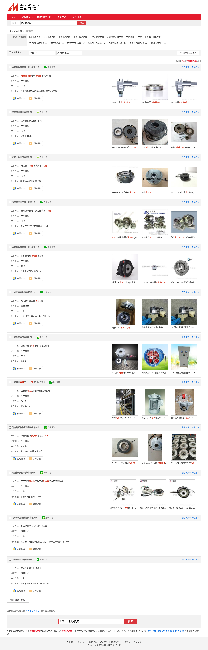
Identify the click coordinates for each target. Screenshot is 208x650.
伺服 (148, 192)
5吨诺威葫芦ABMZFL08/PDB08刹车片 (155, 463)
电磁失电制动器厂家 (76, 43)
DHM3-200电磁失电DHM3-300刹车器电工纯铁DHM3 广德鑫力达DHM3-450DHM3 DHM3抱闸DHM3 (125, 192)
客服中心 (93, 642)
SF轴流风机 (37, 390)
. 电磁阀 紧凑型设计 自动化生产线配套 (184, 327)
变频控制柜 (26, 345)
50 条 (23, 221)
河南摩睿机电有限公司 (22, 112)
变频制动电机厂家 (158, 43)
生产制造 (25, 81)
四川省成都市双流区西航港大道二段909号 (38, 91)
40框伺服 (180, 102)
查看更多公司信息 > (190, 67)
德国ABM (121, 327)
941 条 (24, 401)
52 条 (23, 176)
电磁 (36, 75)
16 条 (23, 266)
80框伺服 (121, 102)
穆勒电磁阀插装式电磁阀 (152, 327)
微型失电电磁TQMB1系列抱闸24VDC (123, 508)
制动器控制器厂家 (153, 37)
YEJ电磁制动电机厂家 (38, 43)
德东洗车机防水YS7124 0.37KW (184, 417)
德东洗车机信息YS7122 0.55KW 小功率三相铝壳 (155, 417)
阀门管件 (25, 300)
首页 (13, 17)
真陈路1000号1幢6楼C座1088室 (34, 583)
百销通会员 (16, 52)
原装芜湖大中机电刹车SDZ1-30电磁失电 (153, 508)
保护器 (36, 345)
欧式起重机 (32, 120)
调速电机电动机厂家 (96, 43)
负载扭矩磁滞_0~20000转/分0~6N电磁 (125, 237)
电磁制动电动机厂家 (117, 43)
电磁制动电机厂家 (115, 37)
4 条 (23, 491)
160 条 (24, 446)
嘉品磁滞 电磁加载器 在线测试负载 (155, 237)
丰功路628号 (26, 406)
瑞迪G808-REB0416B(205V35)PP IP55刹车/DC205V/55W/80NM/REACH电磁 (182, 508)
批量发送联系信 (189, 53)
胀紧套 (40, 255)
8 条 (23, 311)
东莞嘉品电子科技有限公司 (24, 202)
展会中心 (61, 17)
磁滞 (46, 210)
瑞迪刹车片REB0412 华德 (155, 147)
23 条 (23, 86)
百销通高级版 (40, 382)
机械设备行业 (44, 17)
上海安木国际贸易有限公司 (24, 292)
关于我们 (70, 642)
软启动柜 (45, 345)
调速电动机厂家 (80, 37)
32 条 (23, 131)
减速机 (32, 568)
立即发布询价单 (32, 611)
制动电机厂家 (49, 37)
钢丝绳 (40, 120)
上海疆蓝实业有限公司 (22, 559)
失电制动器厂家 (57, 43)
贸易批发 (25, 306)
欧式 (32, 436)
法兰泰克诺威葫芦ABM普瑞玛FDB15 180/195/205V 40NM (184, 462)
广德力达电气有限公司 (22, 157)
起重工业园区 (26, 136)
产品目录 (18, 31)
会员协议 (126, 642)
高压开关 (37, 526)
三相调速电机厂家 (134, 37)
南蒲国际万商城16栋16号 (31, 451)
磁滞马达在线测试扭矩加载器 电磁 (184, 237)
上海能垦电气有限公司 (22, 337)
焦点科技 (108, 645)
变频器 (24, 120)
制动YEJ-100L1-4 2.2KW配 (125, 417)
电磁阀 (38, 568)
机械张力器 (26, 210)
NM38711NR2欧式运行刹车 (125, 147)
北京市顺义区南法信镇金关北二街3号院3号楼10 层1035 (44, 541)
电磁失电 (40, 165)
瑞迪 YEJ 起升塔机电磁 (125, 282)
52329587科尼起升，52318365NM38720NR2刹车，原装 (125, 462)
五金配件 (46, 390)
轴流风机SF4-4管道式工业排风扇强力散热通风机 (155, 372)
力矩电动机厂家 (97, 37)
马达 (39, 300)
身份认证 (51, 67)
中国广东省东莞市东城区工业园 (34, 226)
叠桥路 (23, 361)
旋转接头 (25, 568)
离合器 (24, 165)
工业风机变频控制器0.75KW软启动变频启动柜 (184, 372)
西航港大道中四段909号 (30, 271)
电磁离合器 (46, 75)
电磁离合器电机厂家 (138, 43)
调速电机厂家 (64, 37)
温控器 (32, 300)
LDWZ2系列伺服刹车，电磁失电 (184, 192)
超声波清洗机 (27, 526)
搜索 (82, 23)
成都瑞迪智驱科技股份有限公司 (25, 67)
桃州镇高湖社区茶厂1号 (30, 181)
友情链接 (138, 642)
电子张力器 (36, 210)
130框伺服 (151, 102)
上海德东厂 (19, 382)
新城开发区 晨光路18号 (30, 496)
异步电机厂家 (34, 37)
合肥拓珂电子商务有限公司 (24, 472)
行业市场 (77, 17)
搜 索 (130, 621)
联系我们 (81, 642)
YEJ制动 (26, 390)
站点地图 (104, 642)
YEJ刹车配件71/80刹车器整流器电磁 (125, 372)
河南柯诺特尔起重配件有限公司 (25, 427)
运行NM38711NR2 (184, 147)
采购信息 (26, 17)
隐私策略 (115, 642)
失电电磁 (28, 481)
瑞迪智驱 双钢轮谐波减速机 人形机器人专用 (184, 282)
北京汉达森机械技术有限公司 (25, 517)
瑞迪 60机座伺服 (154, 282)
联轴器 (24, 255)
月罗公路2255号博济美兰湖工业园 (35, 316)
